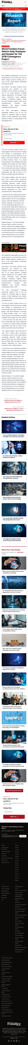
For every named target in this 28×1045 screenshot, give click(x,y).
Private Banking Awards (7, 1009)
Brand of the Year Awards (20, 890)
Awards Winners (5, 890)
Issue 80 (17, 856)
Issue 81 (16, 854)
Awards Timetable (5, 888)
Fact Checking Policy (6, 1005)
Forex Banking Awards (19, 933)
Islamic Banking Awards (7, 962)
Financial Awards (5, 1007)
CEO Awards (17, 902)
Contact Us (4, 853)
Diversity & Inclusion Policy (7, 1003)
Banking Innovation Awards (20, 947)
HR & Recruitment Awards (7, 976)
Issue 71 (16, 876)
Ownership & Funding (6, 996)
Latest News (4, 855)
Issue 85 (17, 845)
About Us (3, 845)
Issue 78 (17, 860)
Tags (16, 1038)
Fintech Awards (18, 921)
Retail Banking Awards (6, 1015)
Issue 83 (17, 849)
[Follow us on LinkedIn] (16, 1041)
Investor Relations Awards (7, 957)
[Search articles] (25, 2)
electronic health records (17, 183)
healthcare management (17, 230)
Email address (5, 834)
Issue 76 (17, 865)
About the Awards (5, 886)
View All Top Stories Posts (14, 790)
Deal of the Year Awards (20, 909)
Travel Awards (5, 988)
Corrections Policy (5, 998)
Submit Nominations (6, 893)
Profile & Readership (6, 851)
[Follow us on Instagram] (11, 1041)
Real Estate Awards (6, 964)
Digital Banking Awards (20, 949)
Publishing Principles (6, 994)
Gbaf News (12, 62)
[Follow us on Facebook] (14, 1041)
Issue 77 (17, 863)
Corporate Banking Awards (20, 915)
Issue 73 (17, 871)
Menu (3, 5)
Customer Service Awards (20, 904)
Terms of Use (4, 860)
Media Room (4, 897)
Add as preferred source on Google (13, 68)
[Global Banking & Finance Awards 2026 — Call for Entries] (14, 248)
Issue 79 (17, 858)
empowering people (7, 211)
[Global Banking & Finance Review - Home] (7, 2)
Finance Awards (18, 951)
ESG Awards (17, 931)
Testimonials (4, 895)
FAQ (2, 899)
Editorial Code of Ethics (6, 1001)
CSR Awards (17, 906)
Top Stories (9, 39)
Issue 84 (17, 847)
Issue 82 (17, 852)
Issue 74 (17, 869)
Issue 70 (17, 878)
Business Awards (18, 892)
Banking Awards (18, 945)
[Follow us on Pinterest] (9, 1041)
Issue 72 (17, 873)
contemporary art (7, 107)
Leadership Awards (6, 960)
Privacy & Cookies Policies (7, 858)
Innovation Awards (19, 935)
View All (16, 880)
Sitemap (12, 1038)
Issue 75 (17, 867)
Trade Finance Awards (6, 978)
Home (3, 39)
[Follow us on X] (19, 1041)
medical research (7, 219)
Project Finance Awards (7, 966)
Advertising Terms (5, 862)
